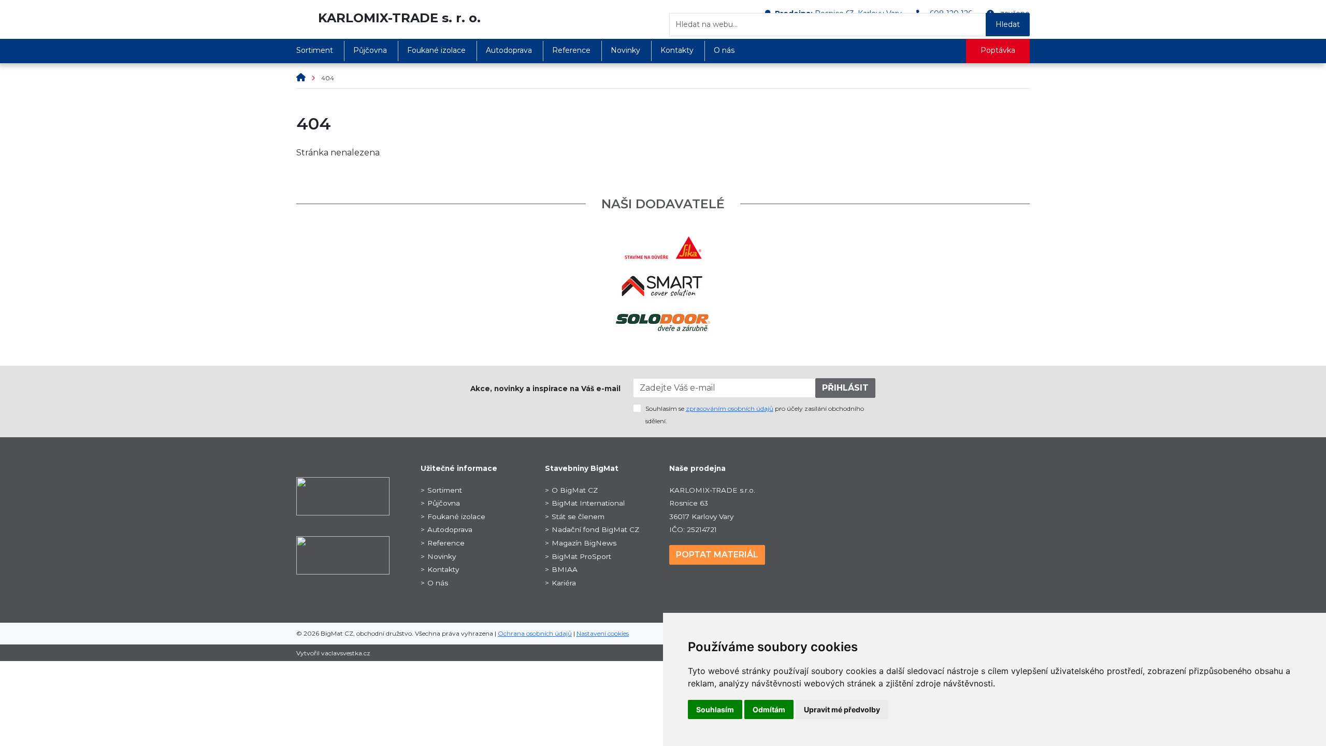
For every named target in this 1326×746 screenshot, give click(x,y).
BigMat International (588, 503)
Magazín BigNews (584, 543)
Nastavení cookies (602, 633)
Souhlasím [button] (715, 709)
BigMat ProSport (581, 556)
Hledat (1008, 24)
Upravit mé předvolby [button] (842, 709)
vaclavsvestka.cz (345, 653)
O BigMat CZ (575, 490)
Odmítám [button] (769, 709)
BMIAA (565, 569)
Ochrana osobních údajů (535, 633)
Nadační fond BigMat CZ (595, 529)
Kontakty (677, 50)
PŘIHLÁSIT (845, 388)
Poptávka (998, 50)
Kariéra (564, 583)
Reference (571, 50)
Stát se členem (578, 516)
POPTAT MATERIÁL (717, 555)
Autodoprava (509, 50)
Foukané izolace (436, 50)
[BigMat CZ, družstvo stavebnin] (343, 496)
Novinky (625, 50)
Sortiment (314, 50)
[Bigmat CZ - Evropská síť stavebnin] (302, 18)
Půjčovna (370, 50)
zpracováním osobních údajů (729, 408)
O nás (724, 50)
